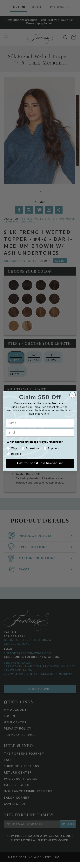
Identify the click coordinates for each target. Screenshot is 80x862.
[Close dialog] (72, 395)
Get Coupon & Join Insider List (40, 463)
